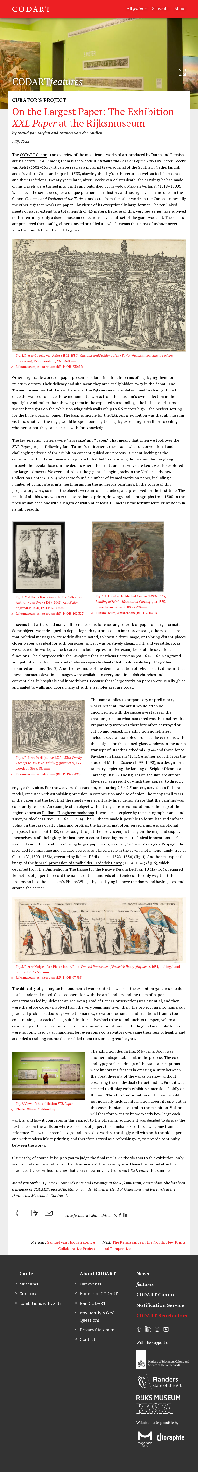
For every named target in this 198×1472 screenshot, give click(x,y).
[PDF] (35, 1213)
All (137, 8)
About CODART (98, 1273)
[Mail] (49, 1213)
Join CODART (93, 1303)
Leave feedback (75, 1215)
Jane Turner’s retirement (85, 446)
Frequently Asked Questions (97, 1316)
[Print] (19, 1213)
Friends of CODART (99, 1293)
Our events (90, 1284)
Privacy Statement (98, 1329)
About (180, 8)
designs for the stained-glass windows (130, 743)
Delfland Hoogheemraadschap (68, 812)
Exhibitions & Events (40, 1303)
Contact (87, 1339)
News (142, 1273)
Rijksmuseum (130, 1183)
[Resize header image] (182, 72)
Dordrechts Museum (28, 1195)
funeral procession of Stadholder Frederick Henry (78, 862)
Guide (26, 1273)
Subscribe (161, 8)
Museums (28, 1284)
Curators (27, 1293)
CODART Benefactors (161, 1315)
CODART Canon (33, 154)
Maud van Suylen (26, 1183)
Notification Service (160, 1305)
